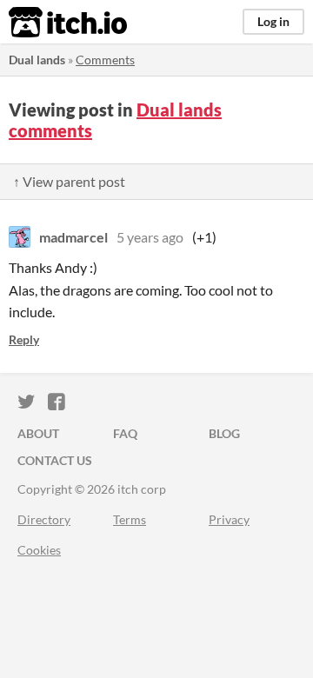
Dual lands (37, 59)
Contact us (54, 460)
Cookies (39, 549)
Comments (105, 59)
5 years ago (150, 237)
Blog (224, 433)
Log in (273, 21)
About (38, 433)
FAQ (125, 433)
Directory (43, 519)
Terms (129, 519)
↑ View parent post (69, 181)
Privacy (229, 519)
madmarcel (73, 237)
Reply (24, 339)
